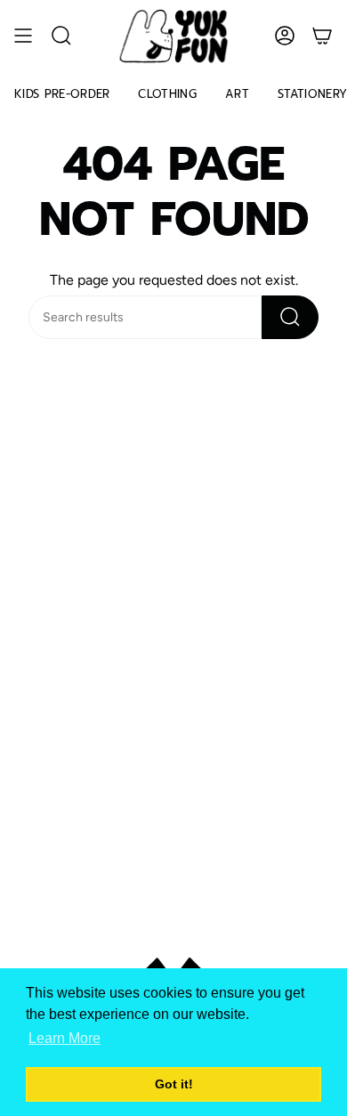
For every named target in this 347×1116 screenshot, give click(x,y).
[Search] (290, 317)
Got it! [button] (174, 1084)
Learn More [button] (64, 1038)
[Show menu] (23, 36)
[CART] (322, 36)
